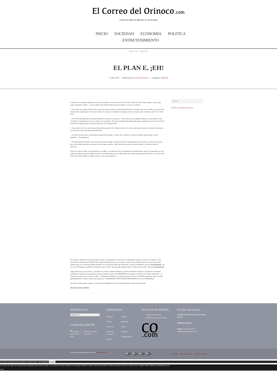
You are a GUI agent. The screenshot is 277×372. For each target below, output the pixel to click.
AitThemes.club (101, 352)
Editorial (164, 78)
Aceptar (52, 362)
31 (110, 78)
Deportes (124, 331)
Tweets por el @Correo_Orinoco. (182, 108)
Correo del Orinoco (141, 78)
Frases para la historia (153, 315)
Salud (123, 326)
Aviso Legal (173, 354)
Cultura (123, 317)
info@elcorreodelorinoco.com (187, 331)
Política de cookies (201, 354)
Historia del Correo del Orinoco (156, 318)
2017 (118, 78)
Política (177, 34)
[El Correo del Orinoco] (138, 11)
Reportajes (125, 322)
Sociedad (124, 34)
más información (43, 362)
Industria (109, 339)
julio (114, 78)
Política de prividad (186, 354)
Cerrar (2, 369)
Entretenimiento (140, 40)
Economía (150, 34)
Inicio (102, 34)
